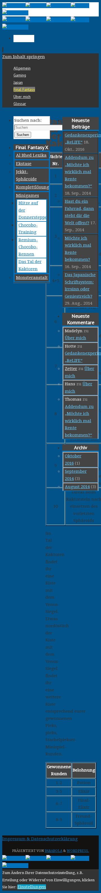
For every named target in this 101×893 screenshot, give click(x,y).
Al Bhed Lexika (31, 155)
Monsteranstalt (32, 277)
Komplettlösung (32, 187)
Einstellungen (31, 886)
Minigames (27, 195)
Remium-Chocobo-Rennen (28, 247)
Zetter (71, 368)
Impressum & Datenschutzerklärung (40, 838)
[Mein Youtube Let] (14, 5)
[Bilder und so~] (15, 12)
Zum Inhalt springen (23, 56)
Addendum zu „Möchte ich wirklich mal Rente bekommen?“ (79, 171)
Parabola (53, 851)
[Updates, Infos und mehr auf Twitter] (36, 5)
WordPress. (78, 851)
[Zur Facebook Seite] (58, 5)
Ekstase (23, 163)
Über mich (75, 337)
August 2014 (77, 486)
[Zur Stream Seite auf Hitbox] (80, 5)
